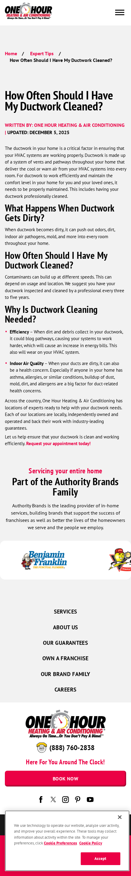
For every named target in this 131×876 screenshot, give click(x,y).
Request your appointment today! (58, 443)
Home (11, 53)
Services (65, 611)
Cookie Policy (90, 843)
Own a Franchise (65, 658)
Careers (66, 689)
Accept (100, 858)
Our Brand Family (65, 674)
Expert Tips (42, 53)
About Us (65, 627)
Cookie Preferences (60, 843)
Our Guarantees (65, 642)
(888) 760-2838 (71, 747)
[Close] (119, 817)
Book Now (65, 779)
